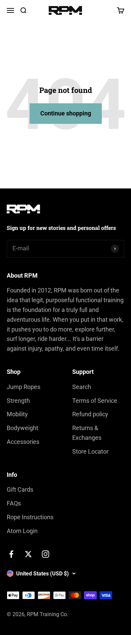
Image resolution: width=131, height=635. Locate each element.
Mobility (17, 414)
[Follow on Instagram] (45, 554)
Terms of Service (94, 400)
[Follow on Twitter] (28, 554)
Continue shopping (65, 113)
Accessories (23, 441)
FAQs (14, 503)
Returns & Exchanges (86, 432)
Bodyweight (22, 427)
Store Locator (90, 451)
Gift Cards (20, 489)
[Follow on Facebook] (11, 554)
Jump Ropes (23, 386)
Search (81, 386)
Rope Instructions (30, 517)
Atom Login (22, 530)
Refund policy (90, 414)
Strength (18, 400)
